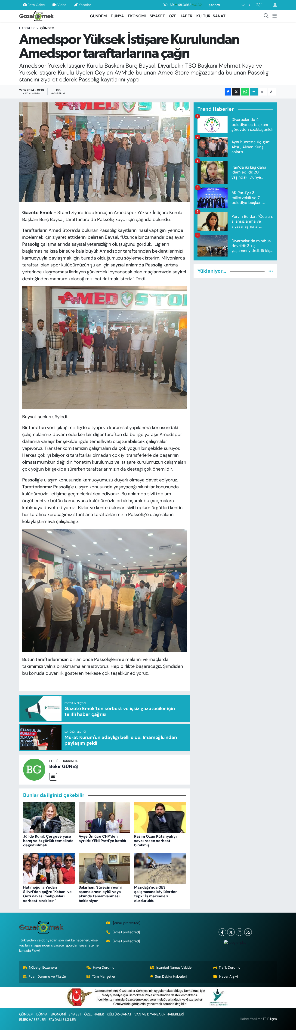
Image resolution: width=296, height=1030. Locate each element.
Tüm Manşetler (103, 976)
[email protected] (126, 923)
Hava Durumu (103, 967)
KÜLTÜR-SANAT (210, 15)
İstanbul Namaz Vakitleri (174, 967)
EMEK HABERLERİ (32, 1019)
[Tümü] (270, 271)
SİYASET (157, 15)
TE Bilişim (270, 1019)
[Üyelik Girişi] (273, 5)
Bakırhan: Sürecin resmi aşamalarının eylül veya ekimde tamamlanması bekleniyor (100, 894)
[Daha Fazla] (254, 92)
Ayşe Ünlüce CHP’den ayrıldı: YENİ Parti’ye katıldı (102, 838)
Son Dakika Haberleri (171, 976)
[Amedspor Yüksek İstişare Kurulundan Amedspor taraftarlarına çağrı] (104, 152)
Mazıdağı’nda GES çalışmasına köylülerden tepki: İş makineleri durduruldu (156, 894)
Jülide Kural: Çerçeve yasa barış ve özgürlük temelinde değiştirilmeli (48, 841)
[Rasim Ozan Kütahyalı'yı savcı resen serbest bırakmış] (160, 817)
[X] (231, 932)
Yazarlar (85, 5)
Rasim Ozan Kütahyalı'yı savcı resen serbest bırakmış (155, 841)
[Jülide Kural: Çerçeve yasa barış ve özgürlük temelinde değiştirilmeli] (49, 817)
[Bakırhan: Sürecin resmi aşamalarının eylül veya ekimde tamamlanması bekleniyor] (104, 868)
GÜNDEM (98, 15)
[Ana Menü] (274, 16)
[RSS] (248, 932)
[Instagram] (239, 932)
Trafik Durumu (229, 967)
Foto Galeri (36, 5)
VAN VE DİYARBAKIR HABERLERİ (159, 1014)
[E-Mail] (53, 777)
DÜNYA (117, 15)
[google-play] (235, 942)
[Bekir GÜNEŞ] (34, 769)
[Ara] (266, 16)
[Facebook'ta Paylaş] (228, 92)
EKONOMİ (137, 15)
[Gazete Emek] (36, 15)
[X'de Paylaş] (236, 92)
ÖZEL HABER (180, 15)
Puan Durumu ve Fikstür (47, 976)
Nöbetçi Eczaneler (43, 967)
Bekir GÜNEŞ (63, 766)
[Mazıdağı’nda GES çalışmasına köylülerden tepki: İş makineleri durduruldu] (160, 868)
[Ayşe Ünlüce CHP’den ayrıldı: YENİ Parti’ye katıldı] (104, 817)
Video (61, 5)
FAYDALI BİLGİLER (62, 1019)
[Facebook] (222, 932)
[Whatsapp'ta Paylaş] (245, 92)
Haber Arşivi (228, 976)
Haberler (26, 28)
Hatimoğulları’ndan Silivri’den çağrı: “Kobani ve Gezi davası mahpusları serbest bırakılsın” (47, 894)
